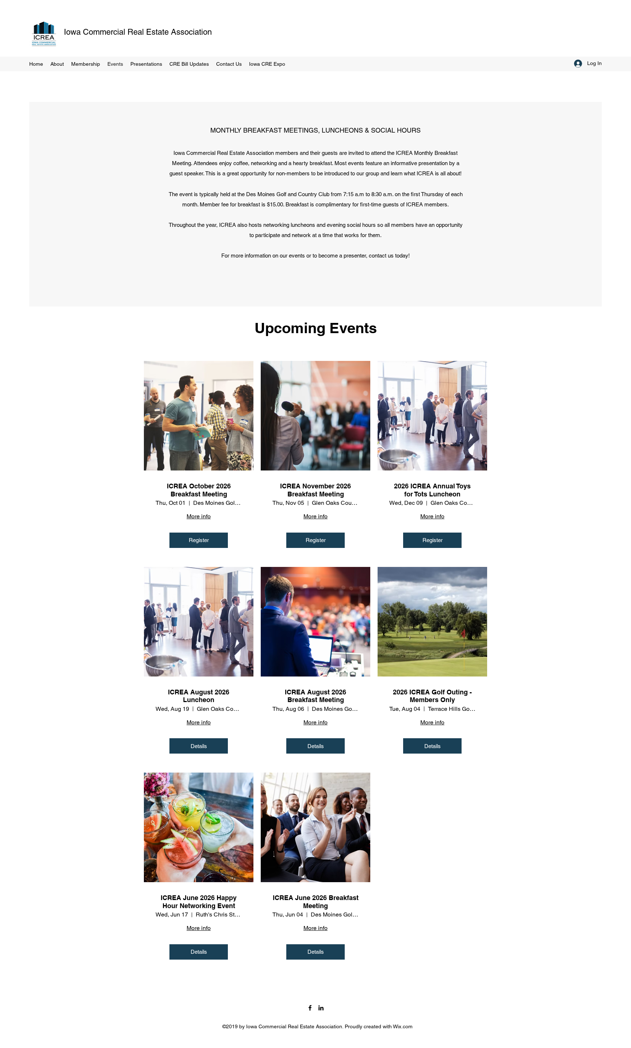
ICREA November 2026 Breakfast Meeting (315, 490)
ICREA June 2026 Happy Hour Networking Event (199, 902)
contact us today (388, 255)
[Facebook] (310, 1007)
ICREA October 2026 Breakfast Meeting (199, 490)
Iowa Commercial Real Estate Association (138, 32)
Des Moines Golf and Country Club (287, 194)
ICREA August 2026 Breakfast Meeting (315, 696)
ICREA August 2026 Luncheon (198, 696)
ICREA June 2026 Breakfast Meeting (316, 902)
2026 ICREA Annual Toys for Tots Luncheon (432, 490)
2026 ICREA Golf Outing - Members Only (432, 696)
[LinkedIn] (321, 1007)
